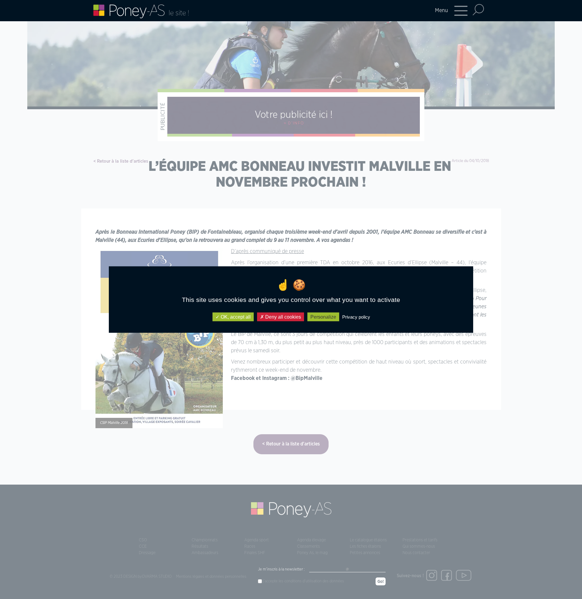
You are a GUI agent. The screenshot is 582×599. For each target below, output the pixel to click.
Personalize (323, 316)
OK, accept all (235, 316)
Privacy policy (356, 316)
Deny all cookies (282, 316)
